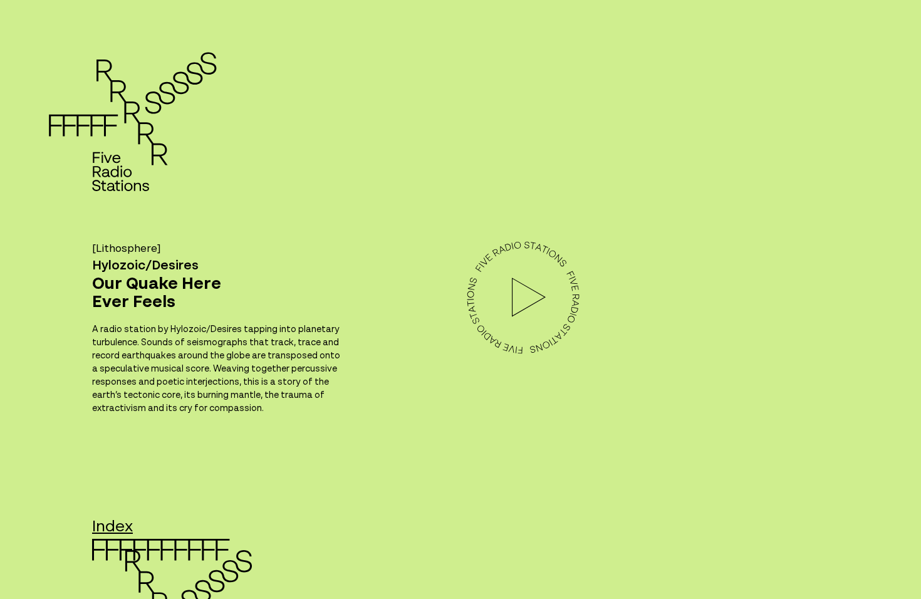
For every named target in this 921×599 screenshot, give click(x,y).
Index (112, 527)
